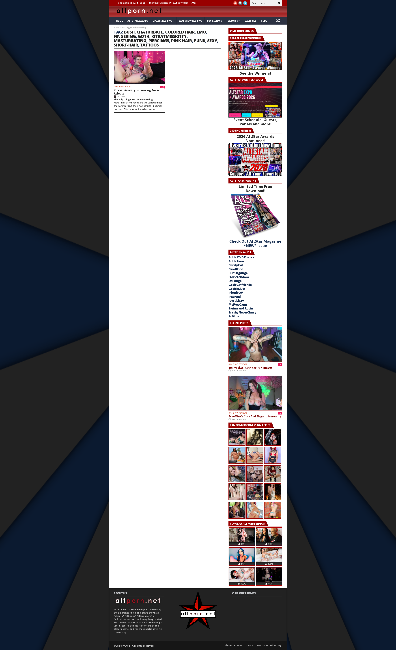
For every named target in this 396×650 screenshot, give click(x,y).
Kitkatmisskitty (169, 36)
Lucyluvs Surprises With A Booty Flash (140, 2)
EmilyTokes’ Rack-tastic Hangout (250, 367)
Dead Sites (262, 645)
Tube (264, 20)
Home (119, 20)
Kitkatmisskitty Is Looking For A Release (136, 91)
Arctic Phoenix (240, 370)
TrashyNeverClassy (242, 312)
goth (143, 36)
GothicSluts (236, 289)
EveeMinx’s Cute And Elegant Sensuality (254, 416)
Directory (276, 645)
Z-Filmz (233, 316)
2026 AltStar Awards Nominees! (255, 138)
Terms (249, 645)
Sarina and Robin (240, 308)
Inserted (234, 296)
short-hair (126, 45)
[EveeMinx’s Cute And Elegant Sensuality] (255, 393)
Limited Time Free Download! (255, 188)
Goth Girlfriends (240, 285)
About (228, 645)
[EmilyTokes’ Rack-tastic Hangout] (255, 344)
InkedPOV (235, 292)
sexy (212, 40)
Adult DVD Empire (241, 257)
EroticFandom (238, 277)
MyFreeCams (237, 304)
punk (199, 40)
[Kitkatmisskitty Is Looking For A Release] (139, 67)
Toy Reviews (214, 20)
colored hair (180, 32)
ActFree (121, 96)
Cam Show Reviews (190, 20)
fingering (125, 36)
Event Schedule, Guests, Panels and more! (255, 121)
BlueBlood (235, 269)
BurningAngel (238, 273)
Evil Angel (235, 281)
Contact (239, 645)
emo (201, 32)
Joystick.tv (236, 300)
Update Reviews (162, 20)
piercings (158, 40)
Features (232, 20)
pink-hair (181, 40)
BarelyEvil (235, 265)
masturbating (130, 40)
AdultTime (236, 261)
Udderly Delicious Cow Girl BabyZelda (183, 2)
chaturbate (150, 32)
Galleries (250, 20)
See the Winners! (255, 73)
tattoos (149, 45)
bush (129, 32)
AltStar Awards (137, 20)
